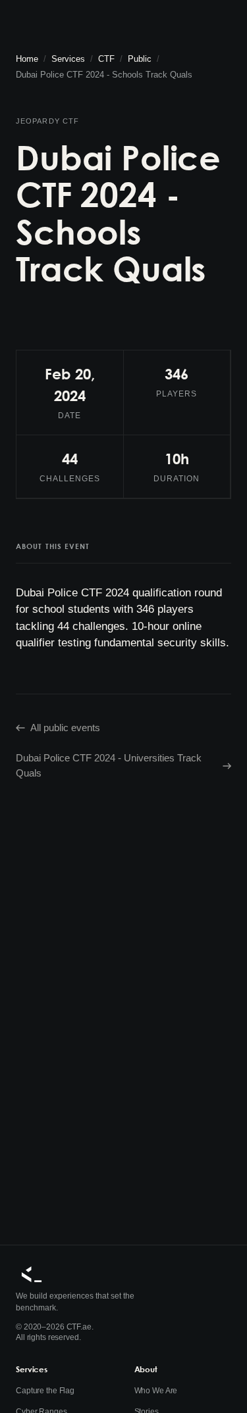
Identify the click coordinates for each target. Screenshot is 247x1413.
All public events (65, 727)
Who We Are (156, 1390)
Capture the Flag (45, 1390)
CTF (106, 59)
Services (68, 59)
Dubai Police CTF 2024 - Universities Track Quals (109, 765)
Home (27, 59)
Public (139, 59)
